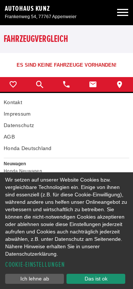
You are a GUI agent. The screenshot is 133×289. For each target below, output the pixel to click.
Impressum (17, 114)
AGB (9, 137)
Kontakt (13, 102)
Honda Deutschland (28, 148)
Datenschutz (19, 125)
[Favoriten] (13, 84)
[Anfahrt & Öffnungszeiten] (119, 84)
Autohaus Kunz (27, 8)
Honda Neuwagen (23, 171)
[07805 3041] (66, 84)
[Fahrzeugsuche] (40, 84)
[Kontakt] (93, 84)
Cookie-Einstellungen (35, 264)
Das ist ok (96, 279)
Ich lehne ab (34, 279)
